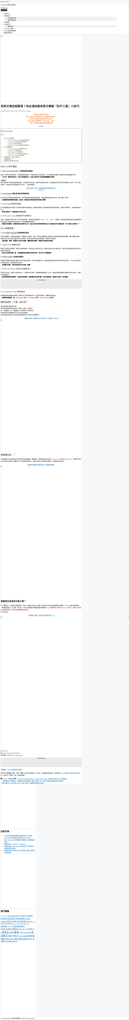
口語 (25, 929)
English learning (39, 779)
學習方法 (7, 16)
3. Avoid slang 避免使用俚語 (15, 143)
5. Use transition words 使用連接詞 (16, 155)
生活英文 (7, 24)
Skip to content (5, 1)
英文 (17, 939)
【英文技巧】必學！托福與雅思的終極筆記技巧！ (41, 188)
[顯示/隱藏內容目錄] (2, 135)
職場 (30, 936)
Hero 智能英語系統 (10, 30)
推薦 (29, 932)
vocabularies (10, 926)
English (4, 918)
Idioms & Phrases (7, 923)
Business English (29, 779)
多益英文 (7, 22)
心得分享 (22, 932)
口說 (28, 929)
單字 (31, 929)
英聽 (13, 941)
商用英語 (51, 779)
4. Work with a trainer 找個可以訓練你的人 (18, 153)
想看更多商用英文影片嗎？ (11, 160)
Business (21, 779)
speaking (23, 923)
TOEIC (27, 923)
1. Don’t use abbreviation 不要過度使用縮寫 (18, 140)
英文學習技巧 (12, 20)
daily (19, 916)
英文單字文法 (12, 18)
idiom (34, 921)
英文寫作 (30, 939)
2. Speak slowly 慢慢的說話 (14, 150)
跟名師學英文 (8, 33)
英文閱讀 (8, 941)
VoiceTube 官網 (8, 28)
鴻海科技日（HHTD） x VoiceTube (14, 844)
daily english (27, 915)
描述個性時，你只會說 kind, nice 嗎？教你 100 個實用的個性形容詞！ (23, 783)
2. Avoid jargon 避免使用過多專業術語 (17, 141)
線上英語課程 (25, 936)
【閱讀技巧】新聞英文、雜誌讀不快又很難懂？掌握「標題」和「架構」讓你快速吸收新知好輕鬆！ (33, 781)
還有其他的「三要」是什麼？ (12, 157)
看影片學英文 (13, 936)
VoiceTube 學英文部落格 (8, 5)
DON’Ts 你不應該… (9, 138)
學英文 (5, 932)
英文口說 (23, 939)
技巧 (59, 779)
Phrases (18, 923)
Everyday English (16, 921)
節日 (19, 936)
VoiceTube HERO (9, 928)
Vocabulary (19, 926)
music (15, 923)
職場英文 (7, 14)
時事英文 (10, 26)
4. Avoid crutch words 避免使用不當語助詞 (18, 145)
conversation (12, 916)
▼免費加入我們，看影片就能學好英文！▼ (41, 615)
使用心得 (21, 929)
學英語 (11, 932)
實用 (56, 779)
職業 (7, 939)
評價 (16, 941)
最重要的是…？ (8, 159)
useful (46, 779)
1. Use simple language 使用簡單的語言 (17, 148)
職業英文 (11, 939)
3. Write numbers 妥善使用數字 (15, 152)
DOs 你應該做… (8, 147)
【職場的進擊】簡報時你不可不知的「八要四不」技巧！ (41, 318)
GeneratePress (31, 1018)
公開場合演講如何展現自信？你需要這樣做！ (41, 464)
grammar (29, 921)
